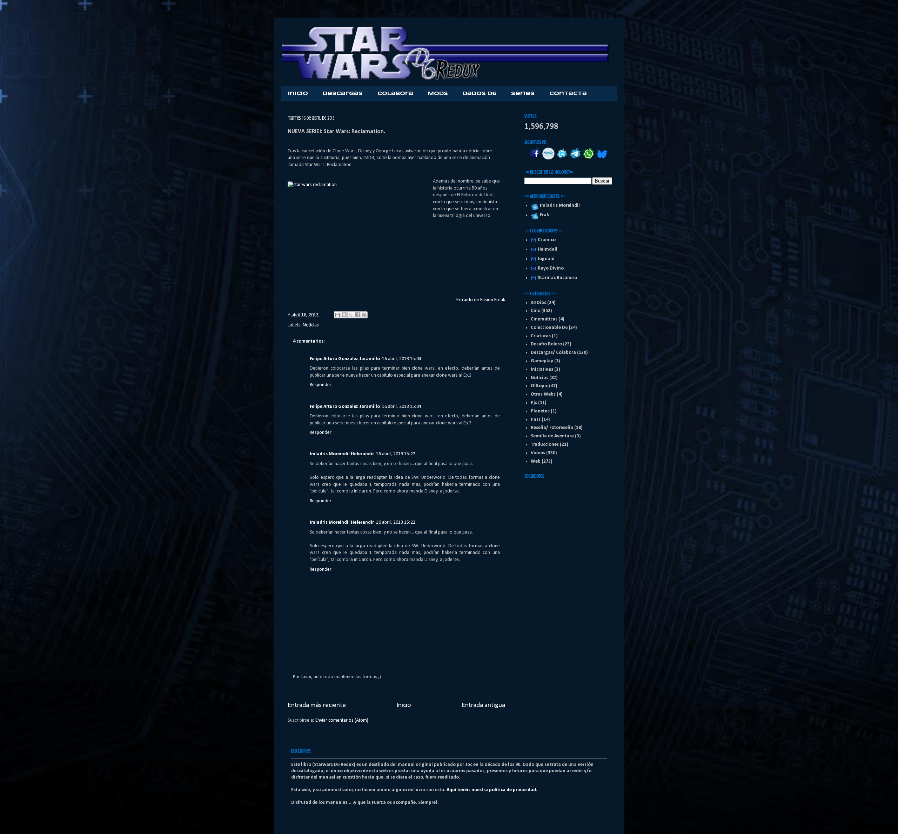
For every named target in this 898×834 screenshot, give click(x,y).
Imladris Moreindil (559, 205)
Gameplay (542, 361)
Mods (438, 93)
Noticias (311, 325)
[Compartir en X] (350, 314)
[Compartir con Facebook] (357, 314)
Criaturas (541, 336)
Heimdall (547, 249)
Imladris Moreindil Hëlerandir (342, 454)
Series (523, 93)
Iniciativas (542, 369)
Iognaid (546, 259)
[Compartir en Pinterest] (364, 314)
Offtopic (539, 386)
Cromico (547, 240)
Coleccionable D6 (549, 327)
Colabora (395, 93)
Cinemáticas (544, 319)
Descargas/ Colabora (553, 352)
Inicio (298, 93)
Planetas (540, 411)
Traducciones (545, 444)
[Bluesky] (602, 158)
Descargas (343, 93)
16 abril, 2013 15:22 (395, 454)
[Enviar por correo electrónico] (337, 314)
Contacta (568, 93)
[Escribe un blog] (344, 314)
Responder (320, 385)
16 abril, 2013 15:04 (401, 359)
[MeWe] (548, 158)
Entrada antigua (483, 705)
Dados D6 (479, 93)
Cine (535, 310)
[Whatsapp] (588, 158)
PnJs (536, 419)
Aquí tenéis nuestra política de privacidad (491, 790)
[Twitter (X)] (562, 158)
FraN (544, 215)
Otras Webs (543, 394)
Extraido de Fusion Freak (480, 300)
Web (536, 461)
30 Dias (538, 302)
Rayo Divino (551, 268)
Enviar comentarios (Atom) (341, 720)
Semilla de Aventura (552, 436)
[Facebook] (535, 158)
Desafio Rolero (546, 344)
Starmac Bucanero (557, 277)
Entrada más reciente (317, 705)
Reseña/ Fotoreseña (552, 427)
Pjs (534, 402)
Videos (538, 453)
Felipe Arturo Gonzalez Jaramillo (345, 359)
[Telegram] (575, 158)
